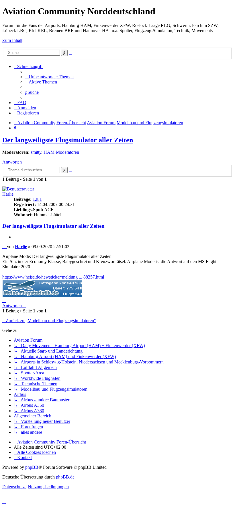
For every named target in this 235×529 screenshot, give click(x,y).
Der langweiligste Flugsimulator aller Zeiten (67, 140)
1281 (37, 199)
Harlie (7, 194)
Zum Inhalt (12, 40)
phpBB (31, 467)
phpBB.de (65, 476)
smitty (36, 152)
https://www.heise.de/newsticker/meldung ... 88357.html (53, 277)
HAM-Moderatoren (61, 152)
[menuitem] (49, 76)
